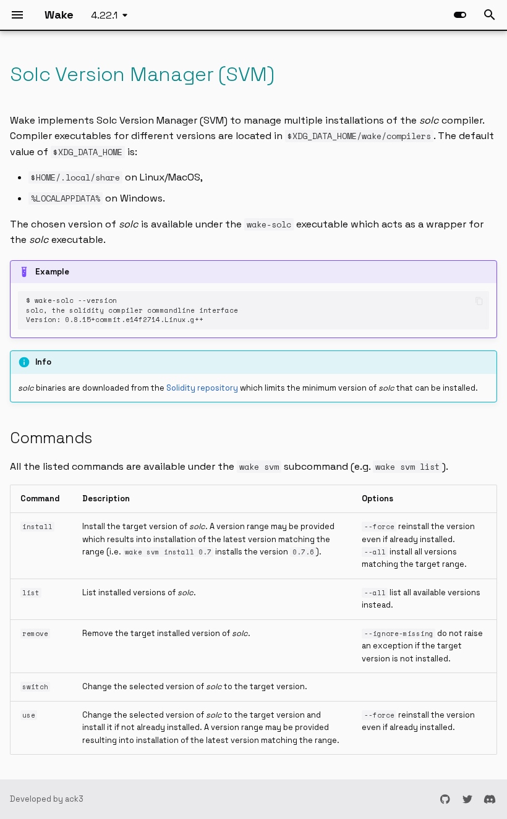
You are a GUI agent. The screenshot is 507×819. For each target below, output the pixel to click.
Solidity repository (202, 388)
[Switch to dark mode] (460, 14)
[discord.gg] (490, 799)
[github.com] (445, 799)
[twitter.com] (467, 799)
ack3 (74, 799)
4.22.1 (104, 15)
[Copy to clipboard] (479, 301)
